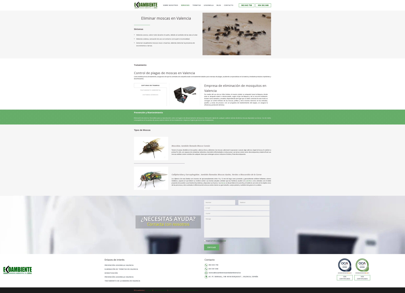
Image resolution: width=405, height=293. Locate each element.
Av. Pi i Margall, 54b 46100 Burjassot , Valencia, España (233, 277)
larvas (223, 183)
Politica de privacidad (219, 241)
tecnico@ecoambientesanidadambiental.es (225, 273)
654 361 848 (263, 5)
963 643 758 (246, 5)
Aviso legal (148, 290)
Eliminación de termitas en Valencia (121, 269)
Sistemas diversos (150, 95)
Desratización (111, 273)
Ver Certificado (345, 278)
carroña (248, 181)
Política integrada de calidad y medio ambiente (183, 290)
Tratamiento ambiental (150, 90)
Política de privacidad (160, 290)
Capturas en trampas (150, 85)
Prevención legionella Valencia (119, 265)
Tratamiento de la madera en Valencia (122, 281)
